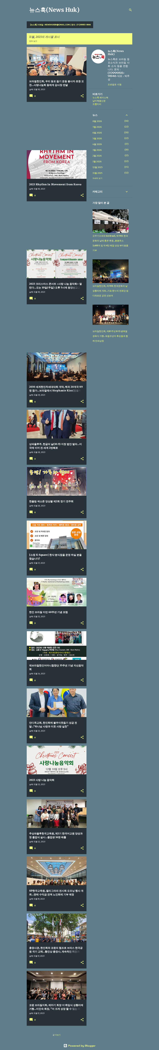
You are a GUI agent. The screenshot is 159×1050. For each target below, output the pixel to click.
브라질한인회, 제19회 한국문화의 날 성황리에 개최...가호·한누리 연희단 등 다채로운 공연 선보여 (110, 291)
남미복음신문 (99, 100)
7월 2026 (97, 127)
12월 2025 (98, 167)
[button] (82, 96)
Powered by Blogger (81, 1045)
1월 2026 (97, 161)
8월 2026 (97, 121)
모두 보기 (33, 41)
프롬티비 (97, 104)
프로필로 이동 (115, 84)
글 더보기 (57, 1035)
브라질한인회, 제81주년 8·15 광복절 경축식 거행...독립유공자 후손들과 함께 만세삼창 (110, 336)
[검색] (130, 10)
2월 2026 (97, 155)
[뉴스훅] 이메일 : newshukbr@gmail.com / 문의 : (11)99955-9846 (60, 25)
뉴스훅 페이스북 (100, 97)
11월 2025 (97, 173)
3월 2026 (97, 150)
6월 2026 (97, 132)
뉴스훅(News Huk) (54, 9)
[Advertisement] (55, 126)
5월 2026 (97, 138)
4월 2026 (97, 144)
